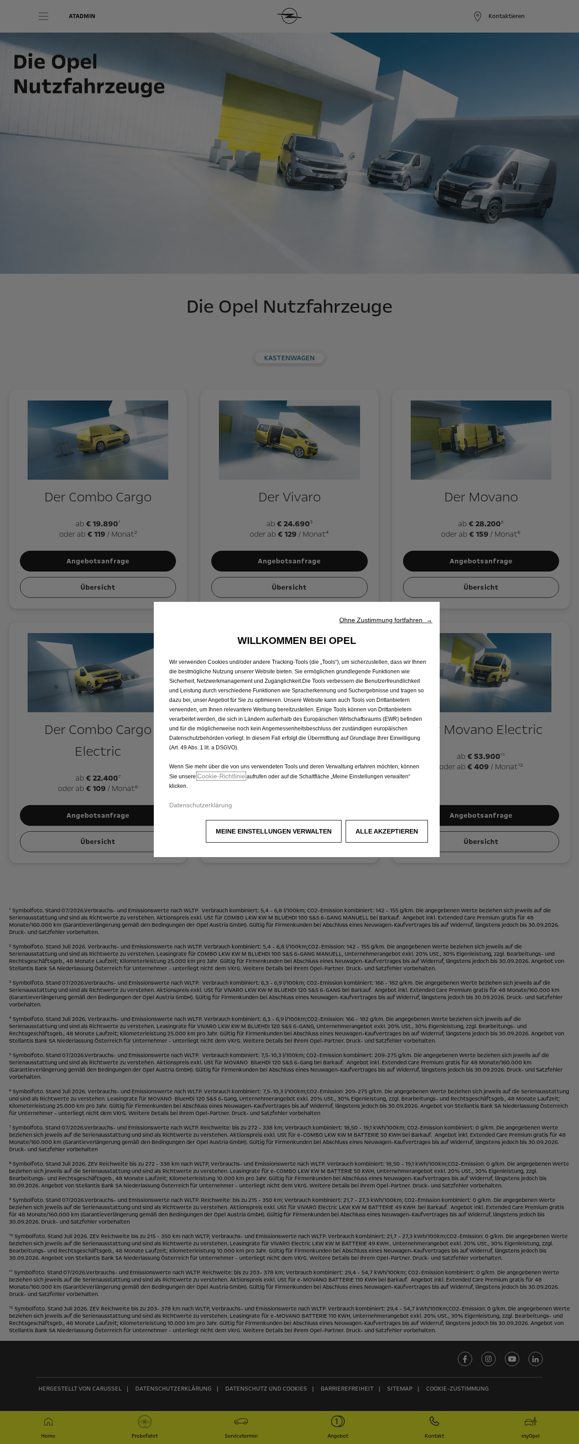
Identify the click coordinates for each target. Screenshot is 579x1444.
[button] (385, 620)
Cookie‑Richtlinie (221, 776)
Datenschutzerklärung (200, 805)
